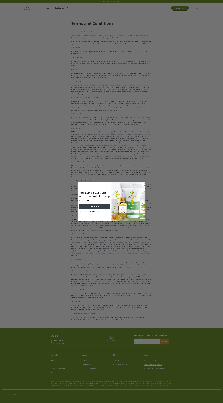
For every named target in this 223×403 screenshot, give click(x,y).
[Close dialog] (143, 184)
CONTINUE (94, 206)
